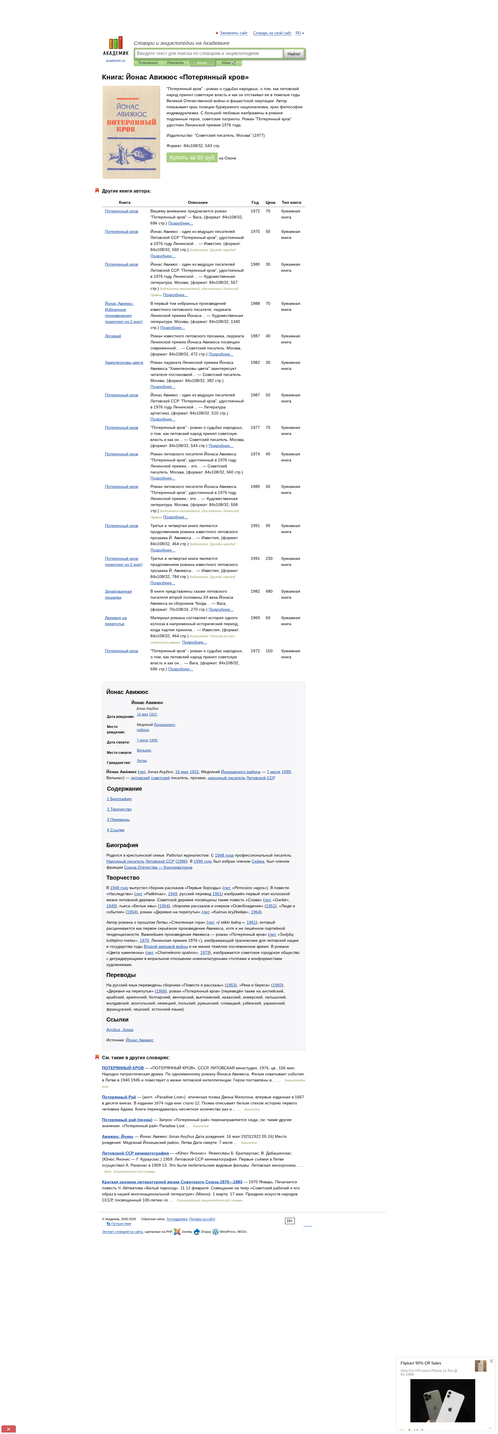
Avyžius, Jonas (119, 1029)
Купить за (192, 157)
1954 (164, 906)
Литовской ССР (260, 777)
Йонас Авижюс (140, 1040)
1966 (160, 991)
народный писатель (226, 777)
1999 (153, 740)
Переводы (175, 63)
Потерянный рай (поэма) (127, 1119)
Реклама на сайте (202, 1219)
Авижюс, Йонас (117, 1136)
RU (298, 33)
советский (160, 777)
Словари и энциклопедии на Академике (181, 43)
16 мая (142, 714)
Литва (142, 761)
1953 (230, 985)
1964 (255, 912)
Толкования (147, 63)
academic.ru (115, 61)
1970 (144, 940)
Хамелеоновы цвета (124, 362)
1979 (205, 952)
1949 (172, 893)
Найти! (294, 54)
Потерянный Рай (119, 1097)
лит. (142, 771)
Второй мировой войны (166, 946)
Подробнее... (180, 223)
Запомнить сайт (234, 33)
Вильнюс (144, 750)
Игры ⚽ (229, 63)
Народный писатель (125, 861)
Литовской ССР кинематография (135, 1153)
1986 (181, 861)
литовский (140, 777)
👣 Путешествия (118, 1223)
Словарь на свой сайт (272, 33)
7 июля (142, 740)
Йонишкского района (241, 771)
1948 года (224, 855)
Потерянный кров (121, 211)
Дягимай (113, 336)
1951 (217, 893)
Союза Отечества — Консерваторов (158, 867)
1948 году (119, 887)
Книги (202, 63)
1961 (251, 922)
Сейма (258, 861)
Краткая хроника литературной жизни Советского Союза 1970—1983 (172, 1182)
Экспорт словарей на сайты (122, 1231)
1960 (277, 985)
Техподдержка (177, 1219)
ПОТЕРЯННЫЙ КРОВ (123, 1068)
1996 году (203, 861)
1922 (153, 714)
